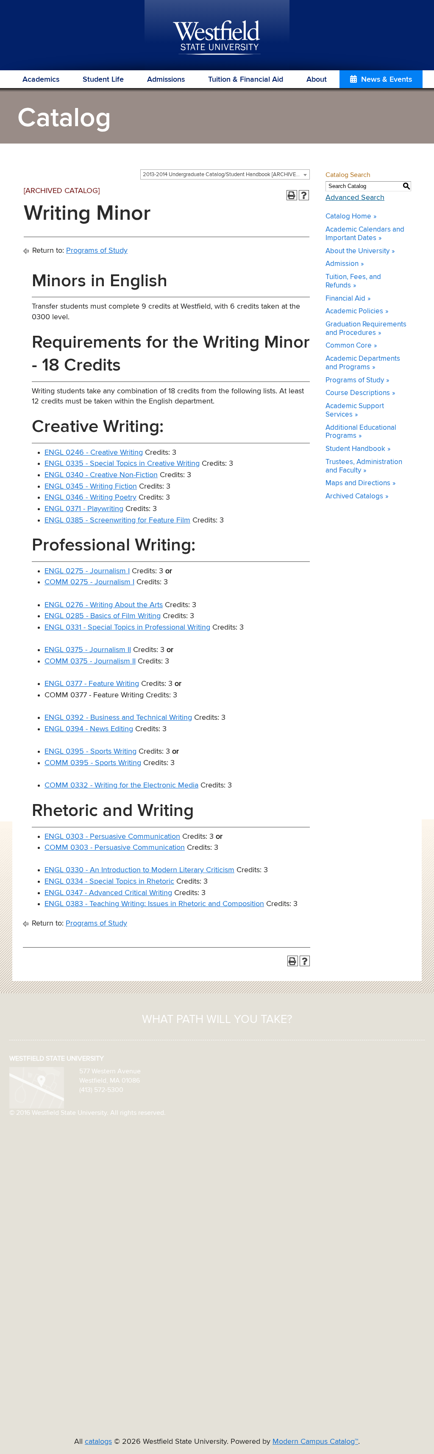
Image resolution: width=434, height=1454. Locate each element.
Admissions (166, 79)
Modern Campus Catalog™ (315, 1442)
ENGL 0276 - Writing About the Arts (104, 605)
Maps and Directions (358, 483)
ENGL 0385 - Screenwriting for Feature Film (117, 520)
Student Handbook (355, 449)
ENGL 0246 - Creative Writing (94, 452)
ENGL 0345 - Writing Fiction (91, 486)
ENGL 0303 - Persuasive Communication (112, 836)
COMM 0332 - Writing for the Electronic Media (121, 785)
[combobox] (225, 174)
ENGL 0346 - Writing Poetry (90, 497)
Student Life (103, 79)
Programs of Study (97, 250)
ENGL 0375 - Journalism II (88, 650)
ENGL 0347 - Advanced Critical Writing (108, 893)
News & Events (386, 79)
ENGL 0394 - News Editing (89, 729)
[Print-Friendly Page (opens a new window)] (292, 195)
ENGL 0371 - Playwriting (84, 509)
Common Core (349, 345)
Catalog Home (348, 216)
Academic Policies (354, 311)
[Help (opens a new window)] (304, 195)
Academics (40, 79)
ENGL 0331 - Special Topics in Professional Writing (127, 627)
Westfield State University (216, 38)
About (316, 79)
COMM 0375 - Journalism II (90, 661)
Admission (342, 264)
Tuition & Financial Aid (245, 79)
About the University (357, 251)
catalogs (98, 1442)
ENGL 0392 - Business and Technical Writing (118, 717)
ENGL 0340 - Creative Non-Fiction (101, 475)
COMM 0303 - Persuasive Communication (115, 847)
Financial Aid (345, 298)
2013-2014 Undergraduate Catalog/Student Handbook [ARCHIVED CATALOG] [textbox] (226, 174)
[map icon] (36, 1087)
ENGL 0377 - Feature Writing (92, 684)
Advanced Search (355, 198)
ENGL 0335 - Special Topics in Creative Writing (122, 463)
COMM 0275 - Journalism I (89, 582)
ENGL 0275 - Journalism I (87, 571)
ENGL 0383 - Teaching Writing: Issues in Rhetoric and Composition (154, 904)
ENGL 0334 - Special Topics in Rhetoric (109, 881)
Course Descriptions (358, 393)
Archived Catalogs (354, 496)
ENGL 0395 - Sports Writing (90, 751)
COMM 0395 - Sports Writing (93, 763)
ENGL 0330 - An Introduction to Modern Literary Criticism (139, 870)
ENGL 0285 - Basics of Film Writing (103, 616)
